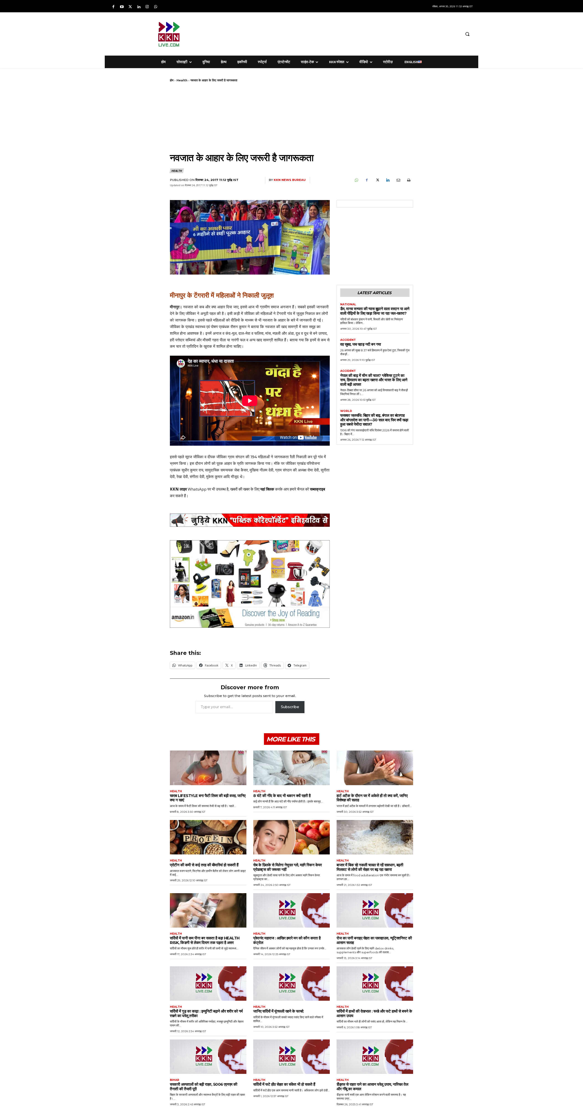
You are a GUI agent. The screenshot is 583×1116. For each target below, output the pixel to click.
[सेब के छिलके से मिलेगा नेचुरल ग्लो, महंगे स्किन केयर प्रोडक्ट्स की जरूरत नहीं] (291, 837)
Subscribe (290, 707)
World (346, 411)
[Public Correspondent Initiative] (250, 520)
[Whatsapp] (156, 7)
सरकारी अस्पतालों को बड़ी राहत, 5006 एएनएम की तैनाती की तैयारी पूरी (203, 1086)
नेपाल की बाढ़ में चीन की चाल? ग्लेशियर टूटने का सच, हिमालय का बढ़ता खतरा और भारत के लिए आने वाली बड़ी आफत (373, 380)
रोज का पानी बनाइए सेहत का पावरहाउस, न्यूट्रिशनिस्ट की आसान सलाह (374, 940)
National (348, 304)
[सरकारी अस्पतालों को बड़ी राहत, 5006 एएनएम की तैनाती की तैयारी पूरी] (208, 1056)
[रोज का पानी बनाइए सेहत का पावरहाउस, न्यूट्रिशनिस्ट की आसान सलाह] (375, 910)
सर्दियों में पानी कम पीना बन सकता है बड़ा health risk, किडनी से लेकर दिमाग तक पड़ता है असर (205, 940)
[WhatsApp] (356, 180)
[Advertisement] (315, 33)
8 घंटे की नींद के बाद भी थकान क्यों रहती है (282, 795)
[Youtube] (122, 7)
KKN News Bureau (290, 180)
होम (172, 80)
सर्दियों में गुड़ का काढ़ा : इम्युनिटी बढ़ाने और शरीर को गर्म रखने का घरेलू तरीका (206, 1013)
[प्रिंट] (408, 180)
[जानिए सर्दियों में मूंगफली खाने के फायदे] (291, 983)
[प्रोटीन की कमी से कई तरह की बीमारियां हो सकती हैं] (208, 837)
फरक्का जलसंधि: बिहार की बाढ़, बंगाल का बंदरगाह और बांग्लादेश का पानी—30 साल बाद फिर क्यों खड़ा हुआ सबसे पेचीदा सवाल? (374, 420)
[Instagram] (147, 7)
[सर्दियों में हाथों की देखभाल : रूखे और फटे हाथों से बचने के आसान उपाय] (375, 983)
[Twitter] (130, 7)
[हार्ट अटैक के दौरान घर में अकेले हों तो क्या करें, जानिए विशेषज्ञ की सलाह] (375, 768)
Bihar (174, 1080)
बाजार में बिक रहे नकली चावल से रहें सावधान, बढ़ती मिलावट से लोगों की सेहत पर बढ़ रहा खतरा (370, 867)
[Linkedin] (139, 7)
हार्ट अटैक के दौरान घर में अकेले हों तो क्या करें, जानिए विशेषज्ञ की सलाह (372, 797)
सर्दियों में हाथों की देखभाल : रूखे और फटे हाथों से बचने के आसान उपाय (374, 1013)
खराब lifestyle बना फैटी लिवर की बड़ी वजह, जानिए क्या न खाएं (207, 797)
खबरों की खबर (240, 489)
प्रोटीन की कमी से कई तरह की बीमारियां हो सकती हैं (204, 865)
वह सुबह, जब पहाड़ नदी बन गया (360, 344)
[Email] (398, 180)
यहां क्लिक (267, 489)
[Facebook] (113, 7)
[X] (377, 180)
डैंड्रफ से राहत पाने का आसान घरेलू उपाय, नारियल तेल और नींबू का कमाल (372, 1086)
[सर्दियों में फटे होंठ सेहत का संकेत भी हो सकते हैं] (291, 1056)
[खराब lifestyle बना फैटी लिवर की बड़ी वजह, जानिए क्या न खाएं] (208, 768)
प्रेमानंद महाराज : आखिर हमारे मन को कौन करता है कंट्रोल (286, 940)
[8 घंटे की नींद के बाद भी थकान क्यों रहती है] (291, 768)
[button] (467, 33)
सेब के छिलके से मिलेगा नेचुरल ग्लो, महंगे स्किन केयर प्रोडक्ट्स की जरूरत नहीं (287, 867)
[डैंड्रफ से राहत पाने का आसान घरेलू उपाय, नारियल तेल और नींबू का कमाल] (375, 1056)
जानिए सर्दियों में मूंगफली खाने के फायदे (278, 1011)
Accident (348, 340)
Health (181, 80)
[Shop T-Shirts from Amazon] (250, 584)
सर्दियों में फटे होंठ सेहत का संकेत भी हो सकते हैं (284, 1084)
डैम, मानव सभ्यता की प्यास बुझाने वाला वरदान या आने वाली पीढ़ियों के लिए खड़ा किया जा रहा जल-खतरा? (374, 311)
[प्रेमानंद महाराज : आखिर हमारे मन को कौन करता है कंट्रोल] (291, 910)
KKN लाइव (178, 489)
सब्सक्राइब (317, 489)
